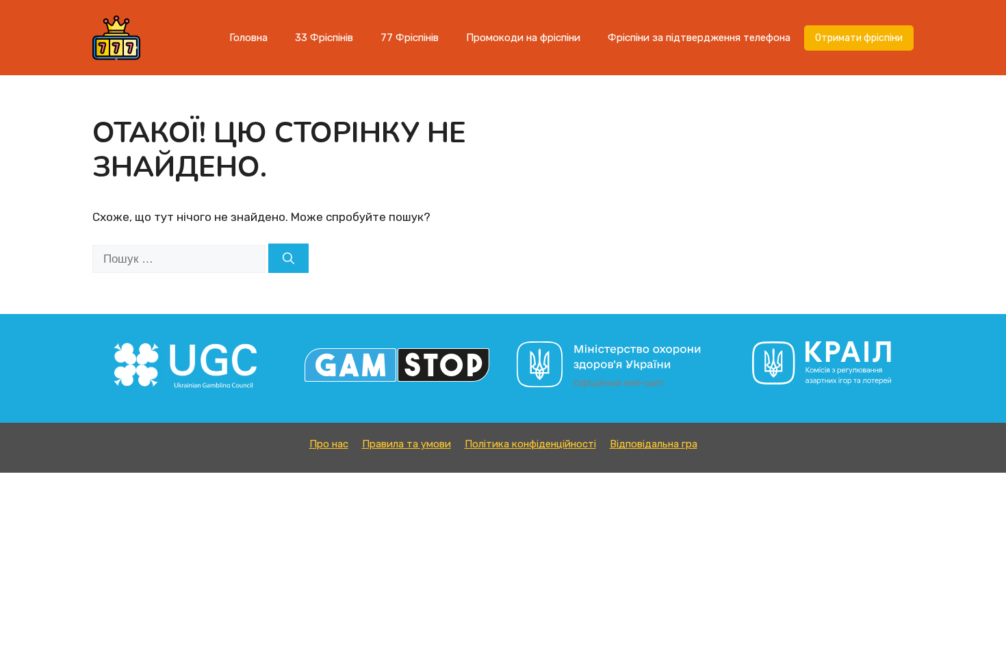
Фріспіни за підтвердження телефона (699, 37)
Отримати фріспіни (859, 38)
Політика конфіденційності (530, 444)
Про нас (328, 444)
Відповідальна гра (653, 444)
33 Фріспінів (324, 37)
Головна (248, 37)
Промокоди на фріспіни (523, 37)
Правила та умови (406, 444)
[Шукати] (288, 259)
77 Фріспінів (410, 37)
